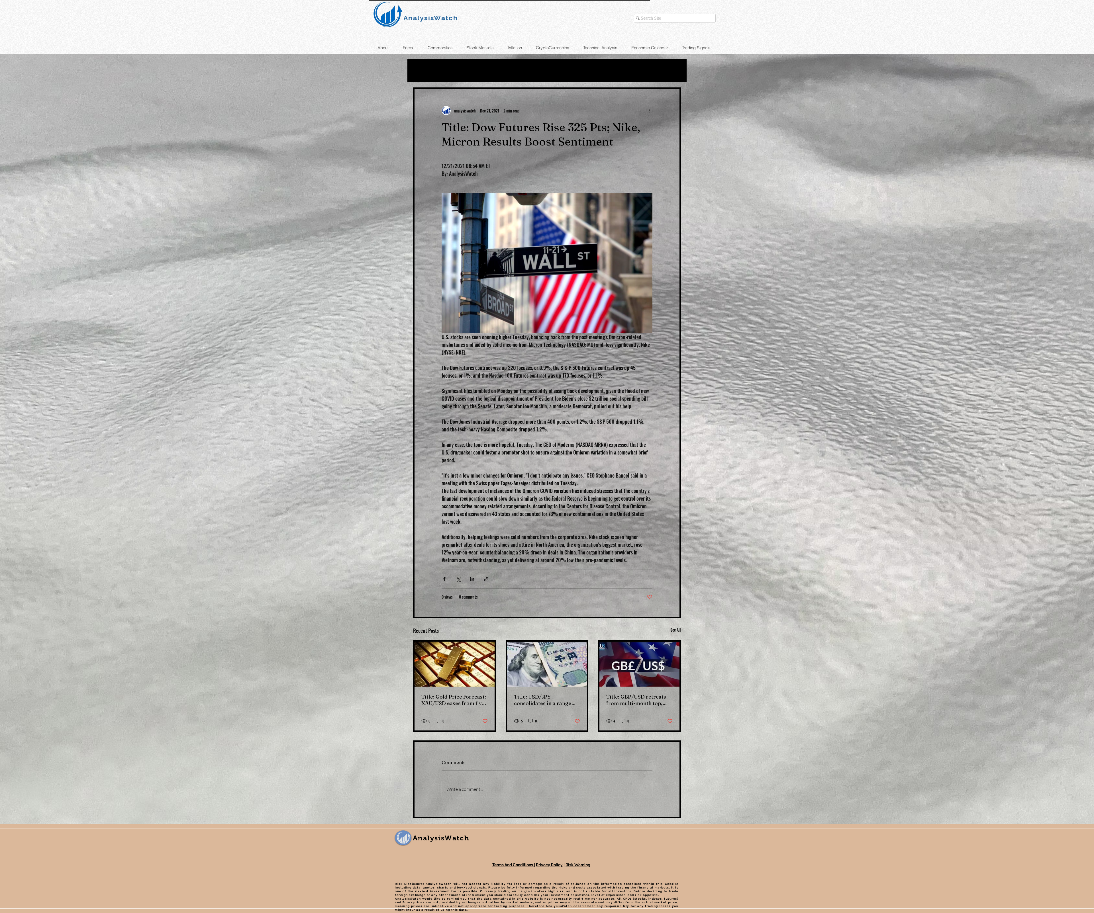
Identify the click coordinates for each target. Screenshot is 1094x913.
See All (675, 630)
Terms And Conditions (513, 865)
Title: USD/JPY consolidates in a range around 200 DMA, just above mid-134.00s (542, 700)
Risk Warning (578, 865)
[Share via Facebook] (444, 579)
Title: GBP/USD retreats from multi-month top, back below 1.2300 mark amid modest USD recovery (636, 700)
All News (425, 70)
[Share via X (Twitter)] (458, 579)
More (592, 70)
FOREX (504, 70)
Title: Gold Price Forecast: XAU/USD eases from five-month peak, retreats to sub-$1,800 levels (454, 700)
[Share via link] (486, 579)
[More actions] (649, 110)
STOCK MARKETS (549, 70)
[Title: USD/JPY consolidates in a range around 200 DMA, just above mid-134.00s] (547, 664)
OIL (452, 70)
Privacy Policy (549, 865)
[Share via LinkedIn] (472, 579)
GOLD (476, 70)
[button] (673, 70)
